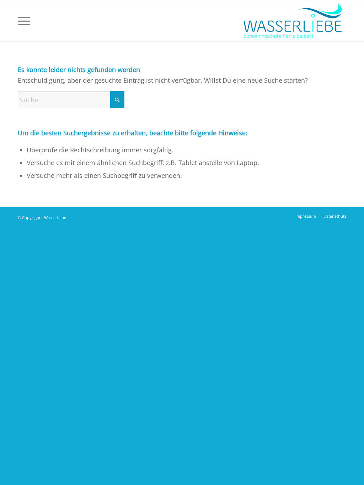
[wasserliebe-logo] (292, 21)
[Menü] (24, 21)
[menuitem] (24, 21)
